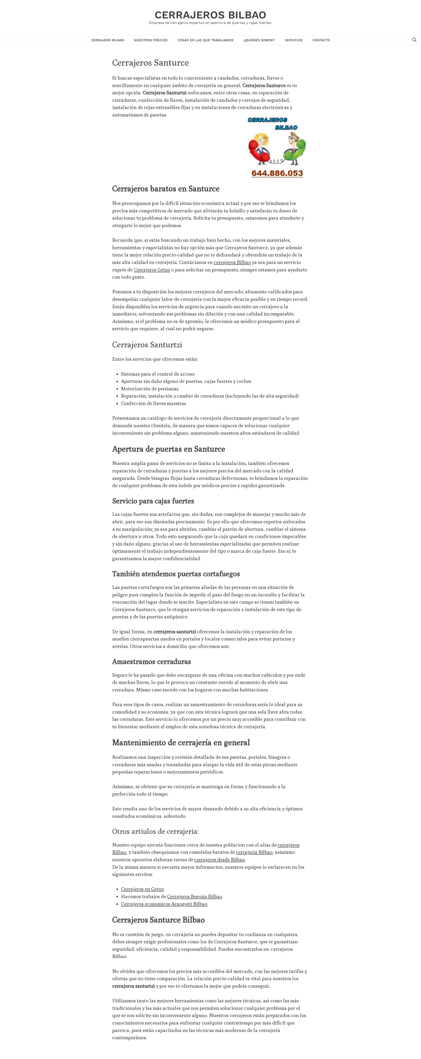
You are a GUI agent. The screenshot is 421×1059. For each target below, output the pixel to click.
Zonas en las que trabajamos (205, 40)
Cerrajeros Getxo (152, 270)
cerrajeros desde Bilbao (219, 859)
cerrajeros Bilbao (232, 262)
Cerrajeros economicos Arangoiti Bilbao (164, 904)
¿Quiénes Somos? (259, 40)
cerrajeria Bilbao (254, 852)
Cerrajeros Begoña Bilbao (194, 896)
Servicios (294, 40)
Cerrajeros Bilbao (210, 15)
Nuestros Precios (151, 40)
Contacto (321, 40)
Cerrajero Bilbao (107, 40)
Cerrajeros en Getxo (142, 889)
